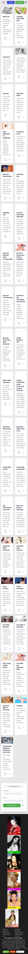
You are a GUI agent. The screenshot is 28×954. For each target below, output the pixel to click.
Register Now (11, 805)
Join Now (19, 2)
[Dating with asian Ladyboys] (12, 918)
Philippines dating (18, 934)
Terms (16, 809)
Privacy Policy (5, 931)
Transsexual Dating (19, 932)
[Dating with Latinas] (14, 862)
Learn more (20, 951)
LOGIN (11, 2)
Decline (12, 951)
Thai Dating (17, 931)
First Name (6, 790)
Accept (6, 951)
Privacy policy (21, 809)
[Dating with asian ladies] (14, 899)
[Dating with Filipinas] (14, 844)
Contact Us (5, 929)
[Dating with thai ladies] (14, 881)
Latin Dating (17, 936)
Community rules (6, 934)
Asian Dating (17, 929)
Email (5, 797)
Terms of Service (6, 932)
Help (4, 936)
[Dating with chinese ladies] (14, 825)
